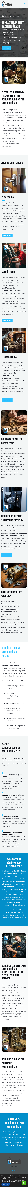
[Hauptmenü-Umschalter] (24, 4)
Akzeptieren (5, 1184)
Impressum (14, 1170)
